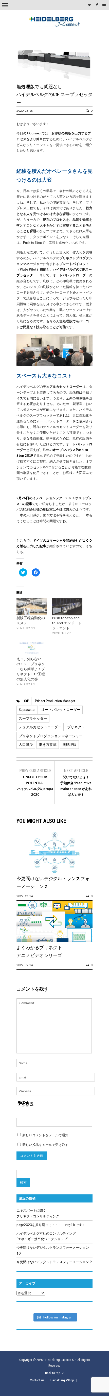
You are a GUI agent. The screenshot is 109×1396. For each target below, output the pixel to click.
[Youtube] (104, 5)
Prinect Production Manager (55, 701)
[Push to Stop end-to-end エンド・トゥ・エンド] (67, 607)
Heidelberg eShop (62, 1380)
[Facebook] (97, 5)
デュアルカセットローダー (40, 727)
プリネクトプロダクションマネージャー (51, 736)
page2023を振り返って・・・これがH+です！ (50, 1225)
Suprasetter (27, 710)
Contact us (37, 1380)
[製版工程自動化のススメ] (31, 607)
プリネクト (76, 727)
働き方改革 (48, 744)
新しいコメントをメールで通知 (45, 1135)
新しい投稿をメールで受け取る (45, 1145)
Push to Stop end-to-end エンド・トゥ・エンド (66, 623)
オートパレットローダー (60, 710)
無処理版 (69, 744)
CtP (26, 701)
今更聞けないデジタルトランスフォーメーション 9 (54, 1262)
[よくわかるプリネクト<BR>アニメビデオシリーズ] (54, 942)
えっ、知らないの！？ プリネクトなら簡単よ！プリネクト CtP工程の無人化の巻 (30, 669)
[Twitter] (89, 5)
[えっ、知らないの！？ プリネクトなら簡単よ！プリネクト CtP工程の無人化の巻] (31, 647)
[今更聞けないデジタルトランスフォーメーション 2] (54, 873)
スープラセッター (33, 718)
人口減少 (26, 744)
